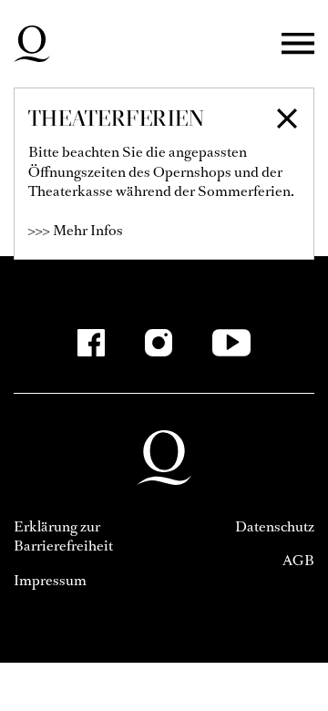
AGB (298, 560)
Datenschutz (274, 526)
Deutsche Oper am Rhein (32, 44)
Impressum (50, 580)
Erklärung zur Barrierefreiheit (63, 536)
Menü (298, 44)
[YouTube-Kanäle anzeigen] (231, 342)
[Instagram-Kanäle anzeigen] (158, 342)
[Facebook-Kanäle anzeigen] (91, 342)
